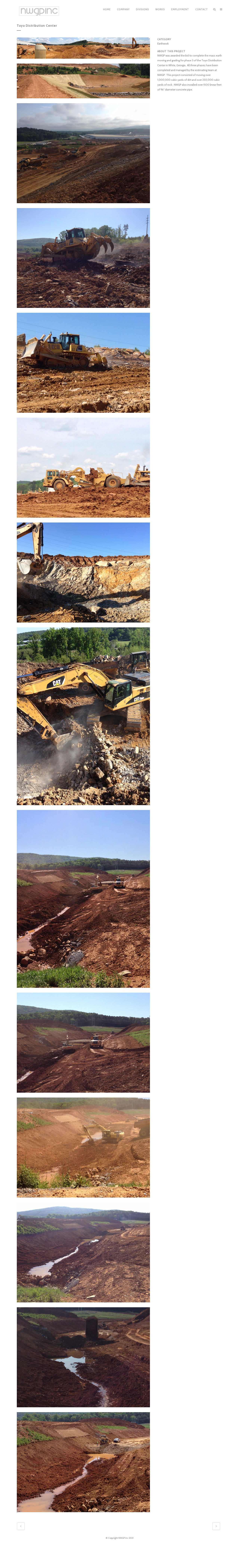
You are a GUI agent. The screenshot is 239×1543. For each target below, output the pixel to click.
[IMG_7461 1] (83, 1200)
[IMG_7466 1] (83, 205)
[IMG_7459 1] (83, 990)
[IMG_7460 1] (83, 1095)
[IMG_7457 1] (83, 625)
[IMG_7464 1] (83, 1514)
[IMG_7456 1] (83, 520)
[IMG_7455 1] (83, 415)
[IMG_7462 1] (83, 1305)
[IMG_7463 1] (83, 1409)
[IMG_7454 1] (83, 310)
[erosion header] (83, 100)
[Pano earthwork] (83, 61)
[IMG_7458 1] (83, 807)
